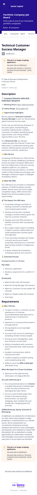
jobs (5, 34)
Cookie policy (23, 490)
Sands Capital (17, 6)
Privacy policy (14, 490)
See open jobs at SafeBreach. (17, 65)
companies (14, 34)
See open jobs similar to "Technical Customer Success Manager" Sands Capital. (19, 70)
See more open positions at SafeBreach (18, 471)
